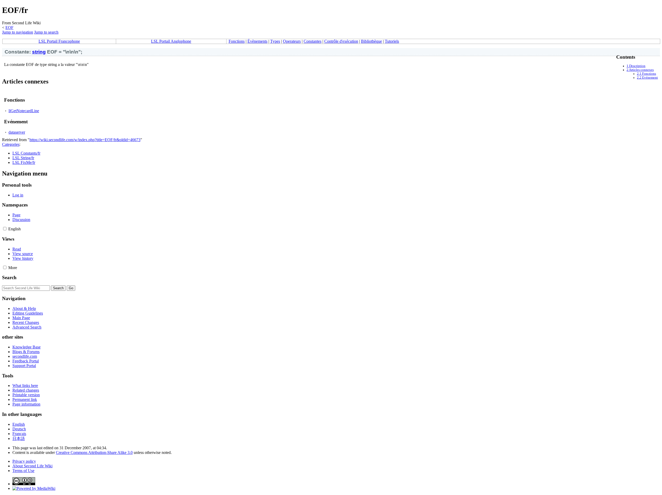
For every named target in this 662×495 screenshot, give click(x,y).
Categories (10, 144)
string (39, 52)
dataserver (17, 132)
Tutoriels (392, 41)
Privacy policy (24, 461)
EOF (9, 27)
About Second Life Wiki (32, 466)
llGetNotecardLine (24, 111)
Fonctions (237, 41)
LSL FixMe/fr (23, 162)
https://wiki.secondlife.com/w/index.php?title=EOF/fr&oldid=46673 (84, 140)
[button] (4, 228)
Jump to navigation (17, 32)
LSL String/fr (23, 158)
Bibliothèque (371, 41)
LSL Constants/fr (26, 153)
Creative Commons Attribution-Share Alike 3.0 (94, 452)
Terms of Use (23, 470)
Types (275, 41)
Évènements (257, 41)
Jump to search (46, 32)
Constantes (312, 41)
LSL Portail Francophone (59, 41)
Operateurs (292, 41)
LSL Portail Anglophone (171, 41)
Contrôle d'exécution (341, 41)
